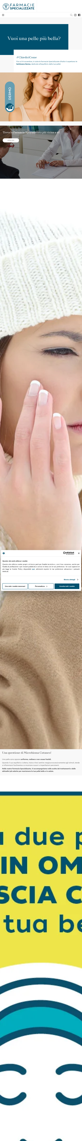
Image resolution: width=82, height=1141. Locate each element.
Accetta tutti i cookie (67, 586)
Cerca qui (10, 140)
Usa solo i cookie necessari (15, 586)
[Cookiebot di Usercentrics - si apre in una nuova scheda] (64, 553)
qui (33, 569)
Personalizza (40, 586)
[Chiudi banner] (79, 553)
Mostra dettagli (69, 579)
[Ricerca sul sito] (71, 15)
